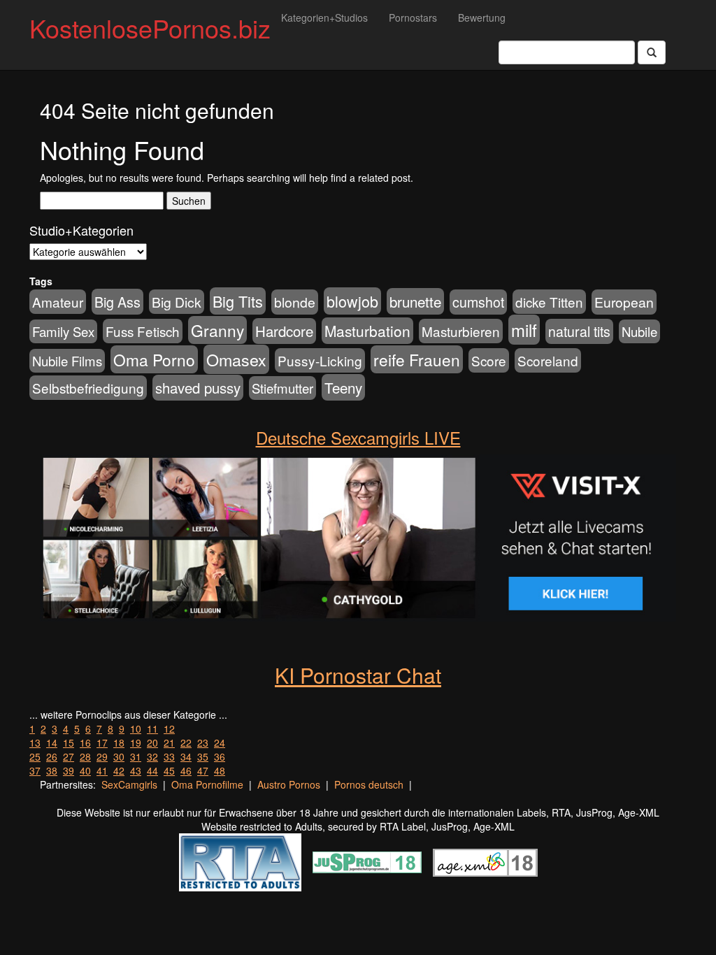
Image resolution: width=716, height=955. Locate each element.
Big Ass (117, 302)
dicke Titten (549, 301)
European (624, 302)
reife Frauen (416, 359)
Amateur (57, 301)
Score (488, 360)
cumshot (478, 302)
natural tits (579, 331)
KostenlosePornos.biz (150, 27)
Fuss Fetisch (143, 331)
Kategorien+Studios (324, 17)
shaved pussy (198, 388)
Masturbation (367, 330)
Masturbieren (461, 331)
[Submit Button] (652, 52)
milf (524, 329)
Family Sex (63, 331)
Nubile (639, 331)
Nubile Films (67, 361)
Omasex (236, 359)
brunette (415, 301)
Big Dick (176, 301)
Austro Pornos (288, 784)
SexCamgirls (129, 784)
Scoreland (547, 360)
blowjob (352, 301)
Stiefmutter (282, 388)
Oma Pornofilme (207, 784)
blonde (294, 302)
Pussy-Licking (320, 360)
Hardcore (284, 331)
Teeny (343, 387)
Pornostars (413, 17)
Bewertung (482, 17)
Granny (217, 330)
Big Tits (238, 301)
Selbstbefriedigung (88, 387)
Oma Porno (154, 359)
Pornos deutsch (368, 784)
